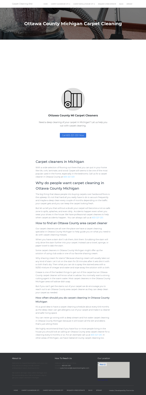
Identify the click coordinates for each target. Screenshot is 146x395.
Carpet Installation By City (83, 4)
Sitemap (129, 4)
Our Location (104, 358)
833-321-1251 (69, 177)
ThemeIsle (130, 390)
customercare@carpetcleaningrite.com (74, 368)
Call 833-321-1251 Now (73, 135)
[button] (69, 4)
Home (46, 4)
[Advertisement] (73, 56)
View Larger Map (103, 380)
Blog (121, 4)
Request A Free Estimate (107, 4)
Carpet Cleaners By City (60, 4)
